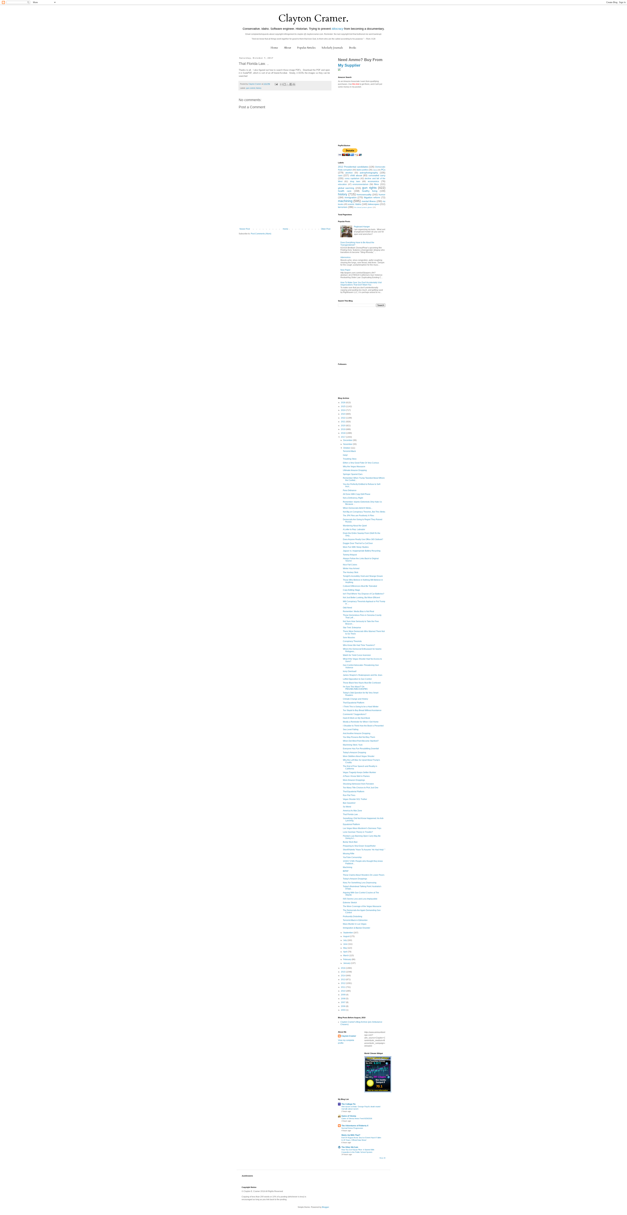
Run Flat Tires (349, 795)
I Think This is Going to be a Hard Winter (360, 706)
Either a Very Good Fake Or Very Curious (361, 463)
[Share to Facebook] (290, 84)
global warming (346, 188)
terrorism (342, 207)
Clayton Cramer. (313, 18)
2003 (343, 1010)
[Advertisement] (284, 203)
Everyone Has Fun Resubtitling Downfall (361, 748)
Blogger (325, 1207)
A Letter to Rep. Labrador (354, 529)
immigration (351, 197)
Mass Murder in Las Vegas (354, 924)
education (342, 184)
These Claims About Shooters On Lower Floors (363, 875)
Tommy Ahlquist (350, 555)
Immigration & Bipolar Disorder (356, 928)
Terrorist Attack (349, 451)
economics (373, 181)
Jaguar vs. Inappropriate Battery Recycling (361, 551)
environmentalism (360, 184)
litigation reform (372, 197)
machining (345, 201)
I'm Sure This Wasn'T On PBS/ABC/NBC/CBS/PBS (355, 688)
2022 (343, 418)
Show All (382, 1158)
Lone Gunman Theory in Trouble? (358, 832)
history (258, 88)
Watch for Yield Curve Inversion (357, 655)
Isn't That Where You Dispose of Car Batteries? (363, 594)
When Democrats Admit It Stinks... (357, 508)
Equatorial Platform (351, 824)
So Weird (347, 807)
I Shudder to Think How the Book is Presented (363, 726)
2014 (343, 975)
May (345, 948)
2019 (343, 429)
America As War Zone (352, 811)
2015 (343, 972)
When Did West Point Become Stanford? (361, 741)
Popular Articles (306, 47)
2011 (343, 987)
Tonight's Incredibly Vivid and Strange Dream (363, 576)
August (346, 936)
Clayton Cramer (348, 1036)
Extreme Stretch (350, 902)
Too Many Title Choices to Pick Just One (360, 787)
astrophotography (369, 172)
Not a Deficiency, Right (353, 498)
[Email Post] (276, 84)
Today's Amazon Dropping (354, 752)
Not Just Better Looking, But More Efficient (361, 597)
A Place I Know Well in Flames (356, 776)
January (347, 963)
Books (352, 47)
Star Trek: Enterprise (352, 627)
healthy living (369, 191)
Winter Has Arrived (351, 568)
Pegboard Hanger (362, 227)
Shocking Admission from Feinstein (358, 784)
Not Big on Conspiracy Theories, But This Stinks (364, 512)
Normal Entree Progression (352, 1128)
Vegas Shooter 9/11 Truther (355, 799)
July (345, 940)
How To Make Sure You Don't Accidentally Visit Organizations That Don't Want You (361, 283)
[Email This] (281, 84)
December (348, 440)
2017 (343, 437)
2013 (343, 979)
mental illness (369, 201)
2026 (343, 402)
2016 (343, 968)
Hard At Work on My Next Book (356, 718)
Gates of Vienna (348, 1116)
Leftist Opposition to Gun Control (357, 679)
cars (340, 175)
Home (274, 47)
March (346, 955)
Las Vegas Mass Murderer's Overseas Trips (362, 828)
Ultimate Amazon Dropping (355, 470)
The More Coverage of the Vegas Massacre (362, 906)
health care (344, 191)
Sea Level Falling (350, 729)
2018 (343, 433)
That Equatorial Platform (353, 703)
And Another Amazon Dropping (356, 733)
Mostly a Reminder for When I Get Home (360, 722)
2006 (343, 1006)
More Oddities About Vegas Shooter (358, 756)
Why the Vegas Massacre (354, 466)
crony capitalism (352, 178)
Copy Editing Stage (351, 590)
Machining (347, 867)
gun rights (369, 187)
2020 (343, 425)
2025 (343, 406)
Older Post (325, 229)
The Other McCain (349, 1147)
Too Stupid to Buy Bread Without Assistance (362, 710)
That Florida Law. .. (351, 814)
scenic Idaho (354, 204)
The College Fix (348, 1104)
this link (355, 84)
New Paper (345, 270)
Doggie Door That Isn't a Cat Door (358, 543)
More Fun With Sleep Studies (356, 547)
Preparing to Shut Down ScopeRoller (359, 846)
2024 (343, 410)
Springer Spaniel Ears (352, 474)
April (345, 952)
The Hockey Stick (350, 572)
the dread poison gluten (363, 207)
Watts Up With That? (350, 1135)
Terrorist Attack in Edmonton (355, 920)
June (345, 944)
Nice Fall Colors (350, 565)
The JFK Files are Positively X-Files (358, 515)
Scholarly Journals (332, 47)
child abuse (356, 175)
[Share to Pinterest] (294, 84)
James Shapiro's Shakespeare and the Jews (362, 675)
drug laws (355, 181)
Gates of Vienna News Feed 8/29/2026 (356, 1118)
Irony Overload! (349, 671)
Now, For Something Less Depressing (359, 883)
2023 (343, 414)
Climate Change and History (355, 699)
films (376, 184)
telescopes (373, 204)
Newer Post (245, 229)
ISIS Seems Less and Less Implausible (360, 899)
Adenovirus (345, 257)
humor (382, 194)
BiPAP (345, 871)
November (348, 444)
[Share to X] (287, 84)
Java (375, 170)
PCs (383, 169)
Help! (345, 455)
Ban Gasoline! (349, 803)
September (348, 933)
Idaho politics (362, 170)
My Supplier (349, 65)
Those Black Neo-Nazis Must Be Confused (362, 683)
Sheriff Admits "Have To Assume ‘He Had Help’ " (364, 850)
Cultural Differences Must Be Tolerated (360, 586)
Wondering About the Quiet (355, 526)
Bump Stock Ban (350, 842)
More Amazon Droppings (354, 780)
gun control (250, 88)
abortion (349, 173)
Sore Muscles (349, 637)
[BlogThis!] (284, 84)
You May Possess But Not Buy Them (359, 737)
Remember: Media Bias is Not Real (358, 611)
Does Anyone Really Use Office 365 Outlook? (363, 539)
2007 (343, 1002)
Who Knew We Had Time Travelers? (359, 645)
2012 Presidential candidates (353, 166)
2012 (343, 983)
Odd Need (347, 608)
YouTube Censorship (352, 857)
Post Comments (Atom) (261, 234)
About (287, 47)
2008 (343, 998)
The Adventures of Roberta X (354, 1126)
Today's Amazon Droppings (355, 879)
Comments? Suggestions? (354, 714)
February (347, 959)
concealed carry (377, 175)
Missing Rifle (348, 853)
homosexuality (364, 194)
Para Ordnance (349, 490)
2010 (343, 991)
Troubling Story (349, 459)
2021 (343, 422)
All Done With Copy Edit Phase (356, 494)
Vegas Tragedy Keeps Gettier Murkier (359, 772)
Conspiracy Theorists (352, 641)
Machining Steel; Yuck (352, 745)
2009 (343, 995)
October (347, 448)
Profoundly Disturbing (352, 916)
